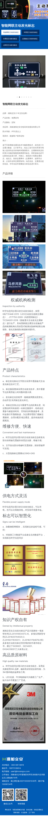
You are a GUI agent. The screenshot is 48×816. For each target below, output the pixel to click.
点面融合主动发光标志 (30, 39)
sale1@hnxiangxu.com (20, 771)
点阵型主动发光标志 (10, 45)
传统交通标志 (38, 810)
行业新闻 (24, 812)
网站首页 (8, 810)
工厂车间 (32, 812)
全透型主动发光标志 (10, 39)
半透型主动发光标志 (31, 32)
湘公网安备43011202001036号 (23, 781)
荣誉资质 (16, 812)
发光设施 (29, 810)
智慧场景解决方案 (19, 810)
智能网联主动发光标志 (11, 32)
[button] (5, 75)
